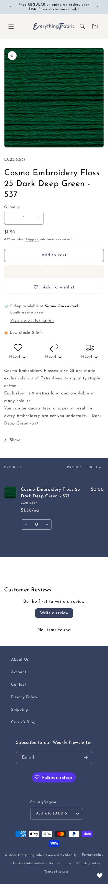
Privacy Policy (24, 697)
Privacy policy (92, 854)
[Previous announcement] (10, 7)
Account (18, 672)
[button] (11, 26)
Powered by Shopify (61, 855)
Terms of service (56, 871)
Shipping (32, 239)
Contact (18, 685)
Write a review (54, 613)
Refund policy (60, 863)
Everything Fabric (31, 855)
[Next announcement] (98, 7)
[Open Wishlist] (99, 875)
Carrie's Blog (23, 722)
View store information (32, 320)
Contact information (28, 863)
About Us (20, 660)
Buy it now (54, 271)
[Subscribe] (85, 757)
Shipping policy (88, 863)
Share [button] (15, 440)
